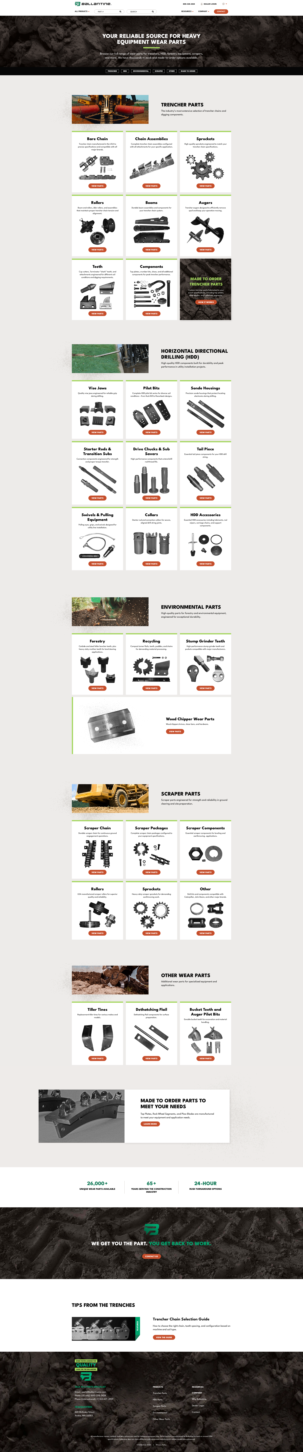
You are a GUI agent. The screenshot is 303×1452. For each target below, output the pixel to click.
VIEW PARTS (97, 186)
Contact (221, 12)
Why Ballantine (199, 1399)
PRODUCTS (158, 1387)
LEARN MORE (150, 1124)
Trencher (112, 71)
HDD (125, 71)
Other (172, 71)
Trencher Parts (160, 1393)
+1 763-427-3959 (104, 1399)
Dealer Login (198, 1406)
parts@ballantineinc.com (94, 1392)
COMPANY (202, 11)
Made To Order (188, 71)
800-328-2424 (189, 4)
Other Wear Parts (161, 1419)
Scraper (159, 71)
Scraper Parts (159, 1406)
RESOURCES (186, 11)
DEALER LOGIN (210, 4)
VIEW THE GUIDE (164, 1338)
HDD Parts (158, 1400)
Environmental (141, 71)
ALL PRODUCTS (81, 11)
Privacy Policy (161, 1445)
